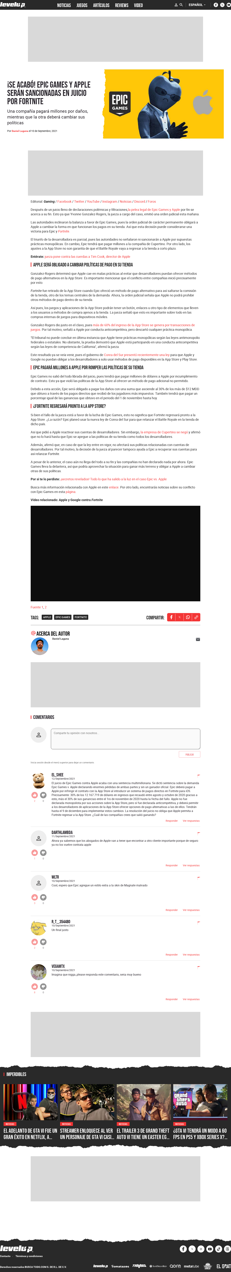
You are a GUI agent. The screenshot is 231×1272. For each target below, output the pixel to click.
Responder (172, 820)
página (70, 492)
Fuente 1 (37, 607)
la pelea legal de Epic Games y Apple (154, 209)
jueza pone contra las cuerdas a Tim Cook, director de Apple (87, 256)
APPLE (47, 617)
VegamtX (58, 966)
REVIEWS (121, 5)
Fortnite (63, 231)
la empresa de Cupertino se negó (164, 432)
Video (138, 5)
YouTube (93, 201)
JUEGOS (82, 5)
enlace (114, 487)
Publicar (190, 754)
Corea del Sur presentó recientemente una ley (137, 355)
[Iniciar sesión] (176, 5)
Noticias (126, 201)
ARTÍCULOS (101, 5)
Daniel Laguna (20, 131)
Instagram (109, 201)
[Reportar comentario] (196, 776)
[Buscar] (181, 5)
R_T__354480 (61, 921)
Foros (152, 201)
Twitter (79, 201)
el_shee (57, 775)
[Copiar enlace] (196, 617)
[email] (198, 639)
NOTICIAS (64, 5)
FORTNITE (81, 617)
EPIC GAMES (63, 617)
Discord (139, 201)
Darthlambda (62, 832)
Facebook (64, 201)
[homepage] (12, 4)
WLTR (55, 877)
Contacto (5, 1256)
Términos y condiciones (29, 1256)
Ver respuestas (191, 820)
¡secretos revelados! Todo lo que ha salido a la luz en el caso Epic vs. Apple (114, 479)
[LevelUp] (100, 1267)
